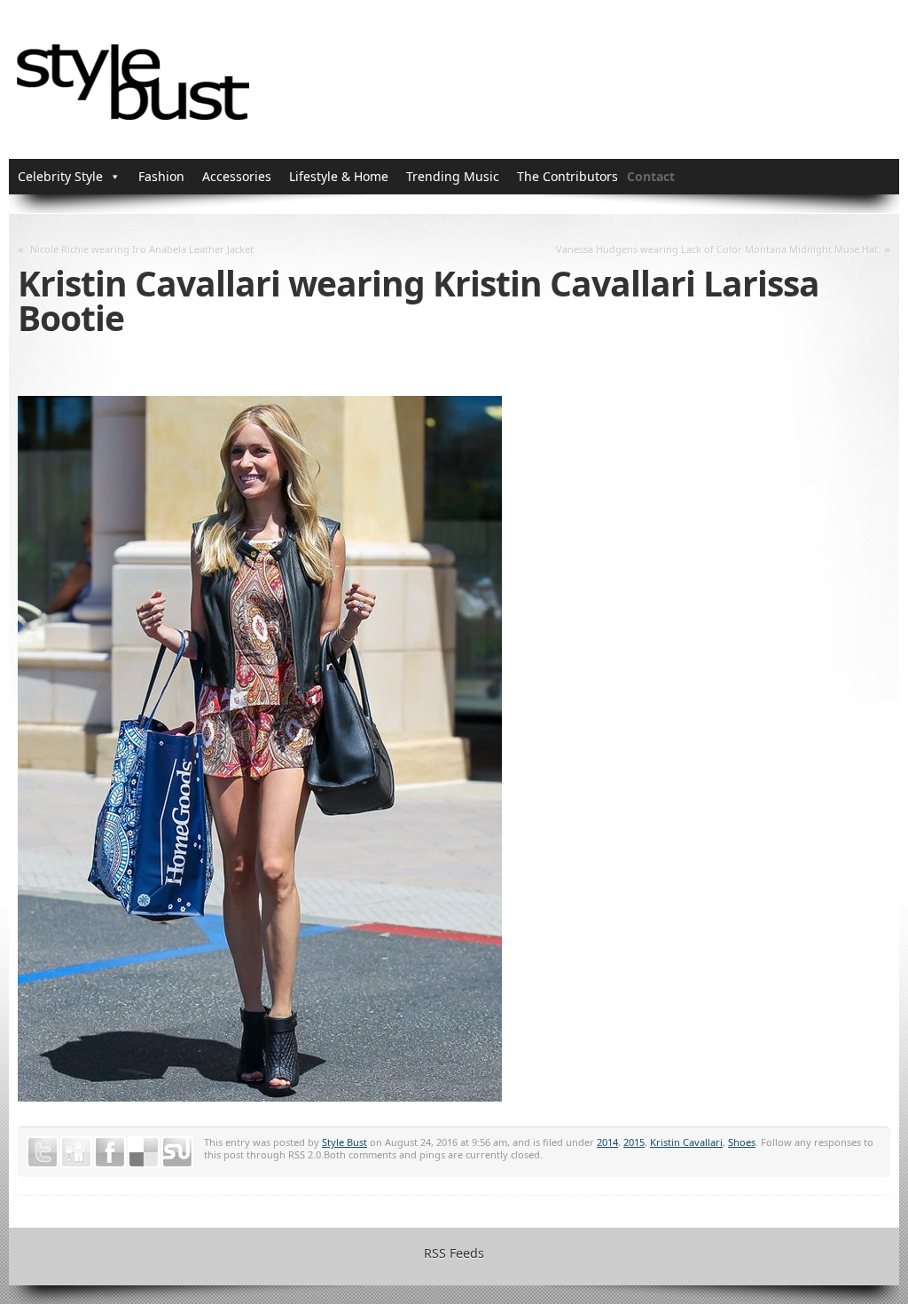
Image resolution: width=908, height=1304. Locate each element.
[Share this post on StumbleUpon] (177, 1152)
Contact (651, 176)
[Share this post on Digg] (76, 1152)
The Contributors (567, 176)
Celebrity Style (60, 176)
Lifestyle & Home (338, 176)
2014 (607, 1142)
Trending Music (452, 176)
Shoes (741, 1142)
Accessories (236, 176)
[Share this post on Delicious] (143, 1152)
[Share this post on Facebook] (110, 1152)
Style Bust (344, 1142)
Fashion (161, 176)
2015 (634, 1142)
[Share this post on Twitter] (42, 1152)
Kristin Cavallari (686, 1142)
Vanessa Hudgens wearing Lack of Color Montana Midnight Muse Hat (717, 249)
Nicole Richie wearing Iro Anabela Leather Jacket (142, 249)
